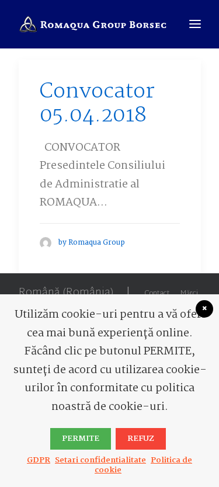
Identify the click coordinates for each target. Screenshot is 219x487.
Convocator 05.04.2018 (97, 104)
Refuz (140, 438)
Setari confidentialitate (100, 460)
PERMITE (80, 438)
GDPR (38, 460)
